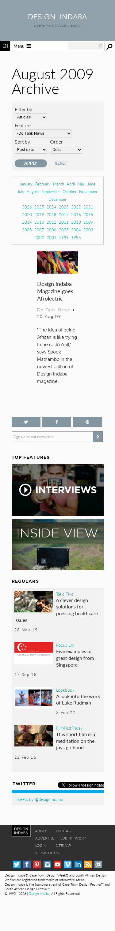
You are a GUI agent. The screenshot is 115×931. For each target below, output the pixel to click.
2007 (39, 230)
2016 (76, 214)
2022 (76, 207)
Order (56, 141)
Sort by (22, 141)
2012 (51, 222)
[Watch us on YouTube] (57, 864)
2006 (51, 230)
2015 (88, 214)
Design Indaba (39, 893)
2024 (51, 207)
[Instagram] (47, 864)
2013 (39, 222)
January (26, 184)
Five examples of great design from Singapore (75, 658)
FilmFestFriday (69, 728)
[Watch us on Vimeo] (67, 864)
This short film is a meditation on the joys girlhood (75, 741)
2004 (76, 230)
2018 (51, 214)
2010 (76, 222)
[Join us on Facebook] (56, 422)
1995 (76, 237)
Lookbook (65, 690)
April (71, 184)
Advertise (44, 838)
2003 (88, 230)
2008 (27, 230)
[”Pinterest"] (87, 422)
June (91, 184)
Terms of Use (48, 852)
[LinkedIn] (78, 864)
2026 (27, 207)
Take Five (64, 594)
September (50, 191)
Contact (64, 830)
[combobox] (85, 46)
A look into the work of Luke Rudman (78, 699)
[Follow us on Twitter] (26, 422)
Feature (23, 125)
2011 (64, 222)
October (70, 191)
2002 (39, 237)
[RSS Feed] (88, 864)
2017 (64, 214)
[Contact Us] (98, 864)
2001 (51, 237)
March (58, 184)
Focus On (65, 645)
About (41, 830)
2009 (88, 222)
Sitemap (63, 845)
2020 (27, 214)
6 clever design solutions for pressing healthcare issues (56, 609)
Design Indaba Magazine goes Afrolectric (55, 291)
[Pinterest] (37, 864)
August (33, 191)
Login (40, 845)
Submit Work (73, 838)
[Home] (58, 17)
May (81, 184)
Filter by (23, 109)
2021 (88, 207)
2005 (64, 230)
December (57, 199)
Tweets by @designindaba (39, 799)
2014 (27, 222)
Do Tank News (54, 309)
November (88, 191)
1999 (64, 237)
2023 (64, 207)
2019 (39, 214)
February (43, 184)
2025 (39, 207)
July (20, 191)
